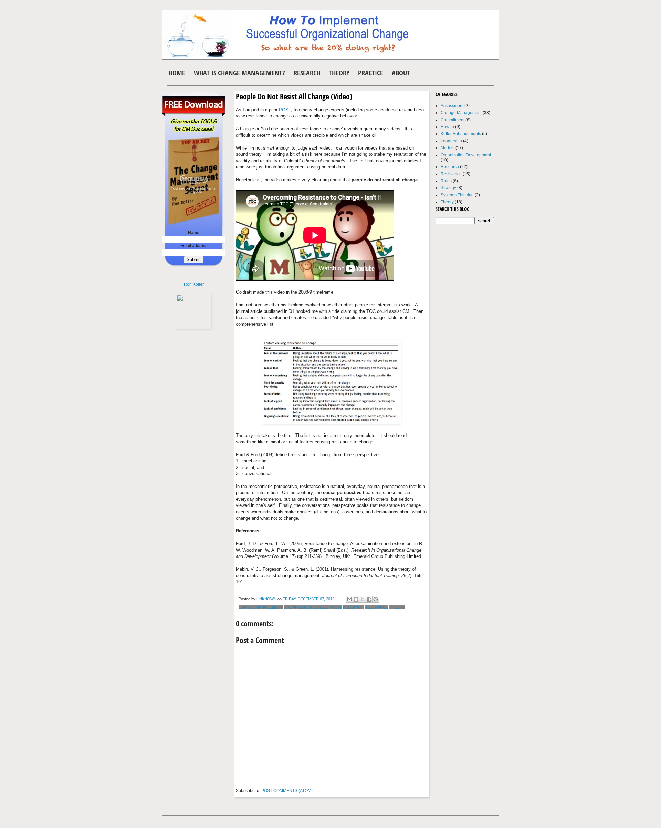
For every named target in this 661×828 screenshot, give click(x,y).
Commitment (452, 119)
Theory (339, 73)
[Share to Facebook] (369, 599)
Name (193, 232)
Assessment (452, 105)
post (285, 109)
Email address (193, 245)
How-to (447, 126)
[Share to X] (362, 599)
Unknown (266, 599)
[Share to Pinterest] (375, 599)
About (401, 73)
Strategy (448, 187)
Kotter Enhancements (461, 133)
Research (307, 73)
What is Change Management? (239, 73)
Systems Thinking (457, 195)
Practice (370, 73)
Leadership (451, 141)
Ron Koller (194, 284)
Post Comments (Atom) (287, 790)
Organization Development (313, 607)
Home (177, 73)
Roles (446, 180)
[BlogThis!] (356, 599)
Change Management (261, 607)
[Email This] (349, 599)
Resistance (376, 607)
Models (447, 147)
